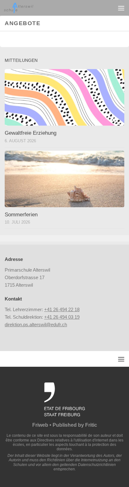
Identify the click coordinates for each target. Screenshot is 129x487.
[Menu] (121, 8)
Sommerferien (21, 215)
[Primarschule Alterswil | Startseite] (23, 8)
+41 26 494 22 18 (62, 309)
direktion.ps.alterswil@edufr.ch (36, 324)
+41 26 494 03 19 (62, 317)
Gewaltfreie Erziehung (30, 133)
